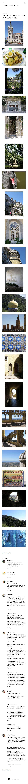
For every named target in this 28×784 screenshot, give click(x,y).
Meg (8, 560)
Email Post (8, 552)
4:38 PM (9, 686)
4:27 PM (9, 568)
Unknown (9, 572)
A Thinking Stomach (10, 5)
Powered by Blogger (15, 779)
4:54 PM (9, 577)
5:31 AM (8, 627)
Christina (9, 632)
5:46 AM (9, 720)
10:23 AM (9, 730)
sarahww (9, 581)
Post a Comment (6, 769)
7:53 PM (9, 766)
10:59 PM (9, 609)
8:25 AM (9, 667)
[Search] (25, 2)
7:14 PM (9, 590)
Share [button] (3, 552)
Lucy (8, 691)
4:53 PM (9, 700)
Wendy (9, 594)
